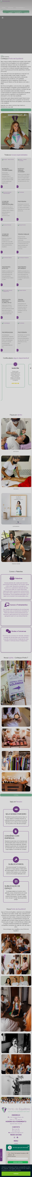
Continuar (16, 1173)
